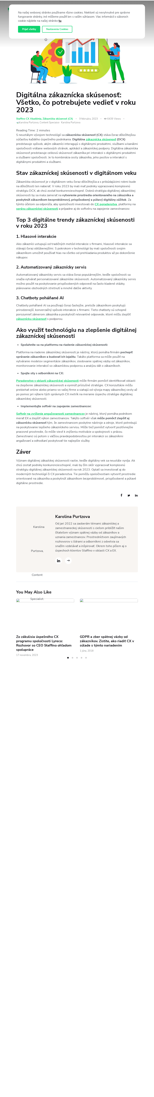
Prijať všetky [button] (29, 29)
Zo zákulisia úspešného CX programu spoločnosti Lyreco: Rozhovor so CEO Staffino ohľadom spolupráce (44, 643)
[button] (68, 657)
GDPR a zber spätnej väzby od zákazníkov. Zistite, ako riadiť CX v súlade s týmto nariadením (107, 641)
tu (60, 21)
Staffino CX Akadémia (28, 118)
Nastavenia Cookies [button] (57, 29)
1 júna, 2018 (87, 651)
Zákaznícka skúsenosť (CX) (58, 118)
